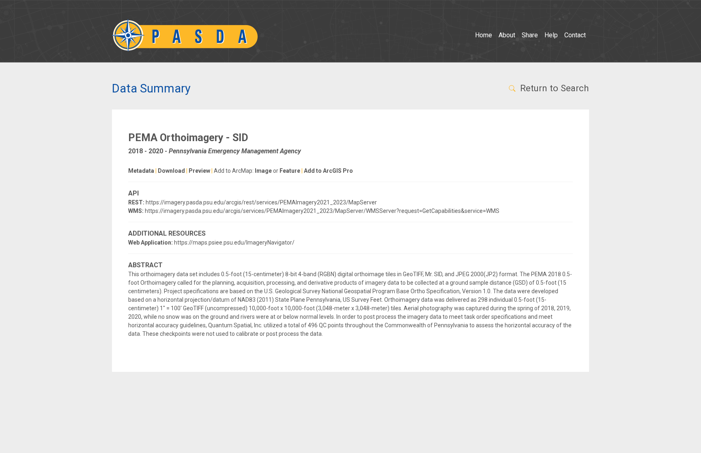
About (507, 35)
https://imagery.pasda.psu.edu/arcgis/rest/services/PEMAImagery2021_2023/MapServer (261, 202)
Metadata (141, 170)
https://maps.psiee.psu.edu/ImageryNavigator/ (234, 242)
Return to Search (553, 88)
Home (483, 35)
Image (263, 170)
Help (551, 35)
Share (530, 35)
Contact (575, 35)
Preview (199, 170)
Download (171, 170)
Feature (290, 170)
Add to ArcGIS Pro (328, 170)
